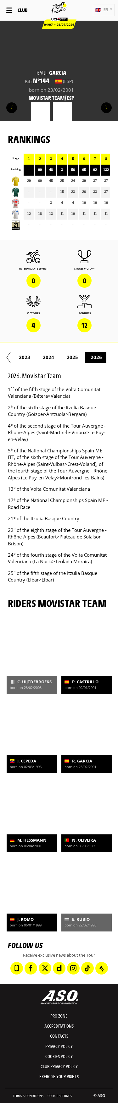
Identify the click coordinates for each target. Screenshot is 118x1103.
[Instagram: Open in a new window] (73, 968)
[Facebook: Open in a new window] (31, 968)
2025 (72, 357)
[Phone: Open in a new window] (16, 968)
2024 (48, 357)
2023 (24, 357)
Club (22, 10)
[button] (104, 10)
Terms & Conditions (28, 1096)
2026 (96, 357)
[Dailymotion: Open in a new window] (59, 968)
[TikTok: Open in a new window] (87, 968)
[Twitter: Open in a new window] (45, 968)
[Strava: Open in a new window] (101, 968)
